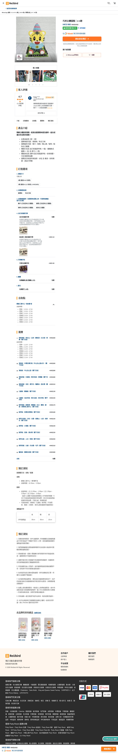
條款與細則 (64, 667)
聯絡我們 (91, 659)
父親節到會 (12, 717)
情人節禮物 (33, 743)
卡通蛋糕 (34, 685)
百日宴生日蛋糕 (27, 687)
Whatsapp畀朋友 (72, 55)
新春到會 (63, 714)
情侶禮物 (66, 743)
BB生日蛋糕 (69, 687)
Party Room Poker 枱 (42, 730)
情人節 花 (62, 701)
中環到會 (58, 711)
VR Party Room (16, 730)
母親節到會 (70, 719)
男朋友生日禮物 (10, 743)
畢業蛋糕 (60, 687)
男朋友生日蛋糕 (39, 687)
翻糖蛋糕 (26, 685)
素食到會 (11, 714)
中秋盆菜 (13, 719)
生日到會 (26, 714)
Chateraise (24, 690)
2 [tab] (32, 85)
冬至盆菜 (54, 719)
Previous (17, 76)
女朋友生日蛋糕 (50, 687)
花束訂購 (8, 701)
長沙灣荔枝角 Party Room (48, 733)
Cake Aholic (33, 690)
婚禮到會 (56, 714)
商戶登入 (64, 659)
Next (54, 76)
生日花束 (23, 701)
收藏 (92, 55)
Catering (21, 711)
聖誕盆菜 (62, 719)
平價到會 (65, 711)
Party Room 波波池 (34, 727)
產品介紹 (16, 121)
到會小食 (28, 717)
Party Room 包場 (20, 727)
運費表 (42, 121)
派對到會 (51, 711)
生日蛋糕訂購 (17, 685)
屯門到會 (43, 711)
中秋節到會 (35, 717)
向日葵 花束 (15, 703)
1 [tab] (29, 85)
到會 (6, 711)
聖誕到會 (29, 711)
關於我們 (91, 656)
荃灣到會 (41, 714)
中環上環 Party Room (31, 733)
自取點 (34, 121)
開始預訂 (108, 749)
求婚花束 (31, 701)
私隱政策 (64, 670)
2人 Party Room (25, 736)
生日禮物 (41, 743)
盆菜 (6, 719)
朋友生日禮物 (57, 743)
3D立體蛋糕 (15, 690)
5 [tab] (43, 85)
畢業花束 (16, 701)
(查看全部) (37, 613)
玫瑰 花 (69, 701)
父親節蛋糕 (61, 685)
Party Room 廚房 (28, 730)
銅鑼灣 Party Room (11, 736)
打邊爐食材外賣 (68, 717)
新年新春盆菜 (34, 719)
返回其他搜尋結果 (12, 8)
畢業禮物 (48, 743)
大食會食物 (13, 711)
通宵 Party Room (60, 727)
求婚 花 (47, 701)
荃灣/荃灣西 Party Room (66, 733)
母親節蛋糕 (52, 685)
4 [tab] (39, 85)
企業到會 (19, 714)
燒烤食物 (20, 719)
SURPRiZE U (65, 690)
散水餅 (68, 685)
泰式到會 (51, 717)
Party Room (9, 727)
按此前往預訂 (81, 39)
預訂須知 (50, 121)
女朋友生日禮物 (22, 743)
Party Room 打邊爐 (57, 730)
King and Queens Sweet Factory (49, 690)
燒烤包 (27, 719)
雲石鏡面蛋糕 (42, 685)
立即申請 (64, 656)
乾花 (42, 701)
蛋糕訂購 (8, 685)
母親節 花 (55, 701)
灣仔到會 (48, 714)
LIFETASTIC (24, 693)
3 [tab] (36, 85)
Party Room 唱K (47, 727)
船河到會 (36, 711)
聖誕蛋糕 (17, 687)
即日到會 (44, 717)
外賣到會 (33, 714)
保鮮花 (37, 701)
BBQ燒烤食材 (45, 719)
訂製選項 (26, 121)
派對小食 (59, 717)
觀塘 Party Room (16, 733)
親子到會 (20, 717)
